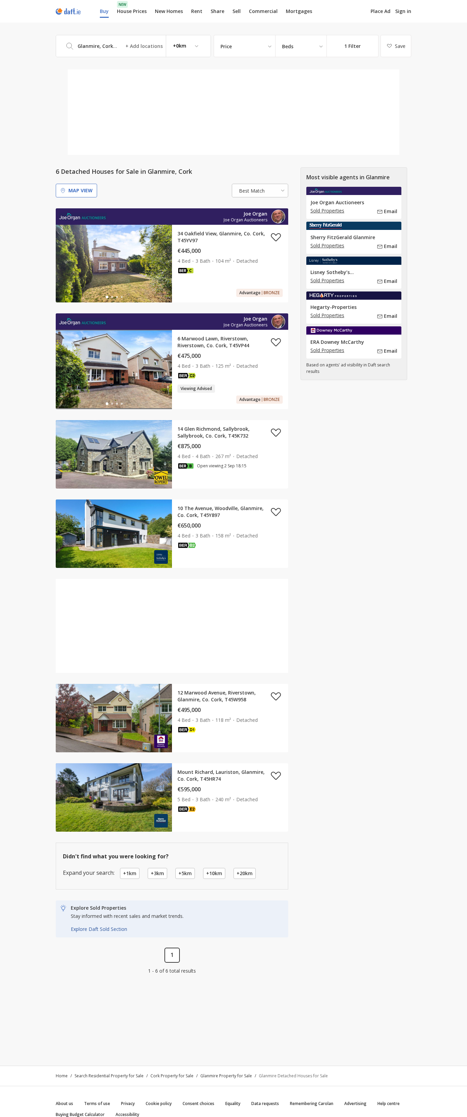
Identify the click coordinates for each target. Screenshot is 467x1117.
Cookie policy (159, 1103)
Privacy (128, 1103)
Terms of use (97, 1103)
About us (64, 1103)
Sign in (403, 11)
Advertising (355, 1103)
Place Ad (380, 11)
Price (226, 46)
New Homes (169, 11)
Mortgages (299, 11)
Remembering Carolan (311, 1103)
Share (217, 11)
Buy (104, 11)
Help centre (388, 1103)
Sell (236, 11)
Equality (232, 1103)
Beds (287, 46)
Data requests (265, 1103)
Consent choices (198, 1103)
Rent (196, 11)
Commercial (263, 11)
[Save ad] (276, 237)
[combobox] (133, 46)
